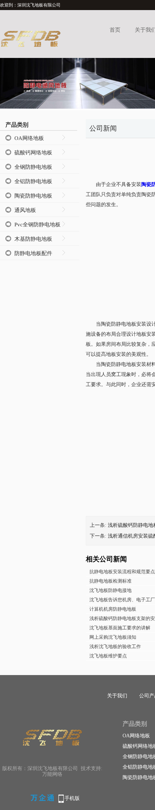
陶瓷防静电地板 (33, 196)
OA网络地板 (29, 138)
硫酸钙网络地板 (33, 152)
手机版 (72, 798)
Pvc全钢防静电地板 (37, 224)
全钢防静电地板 (33, 167)
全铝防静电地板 (33, 181)
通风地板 (25, 210)
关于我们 (117, 695)
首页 (115, 30)
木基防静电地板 (33, 239)
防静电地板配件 (33, 253)
